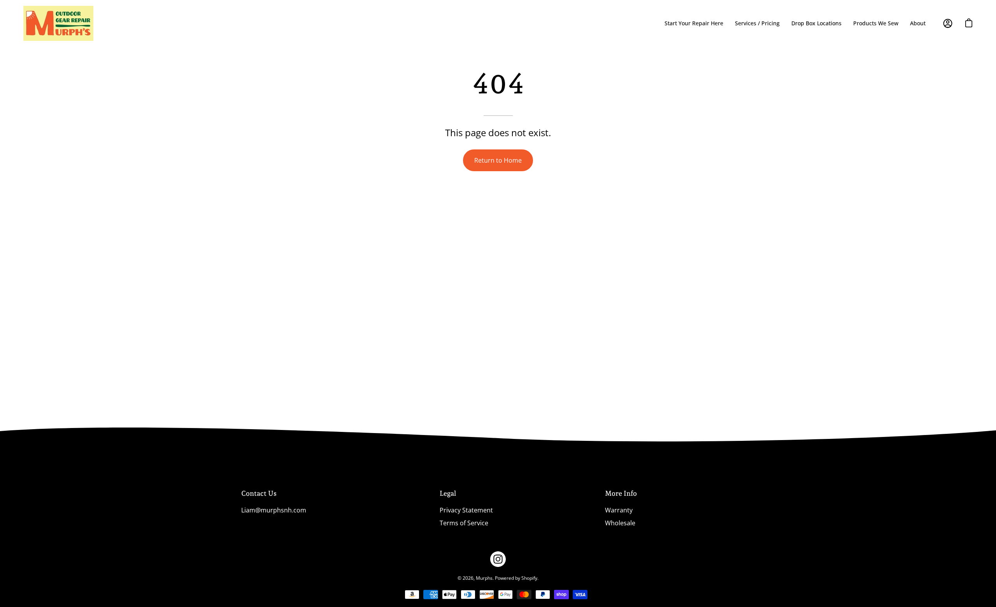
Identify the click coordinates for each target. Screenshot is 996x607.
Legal (448, 493)
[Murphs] (58, 23)
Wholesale (620, 523)
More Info (621, 493)
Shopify (529, 578)
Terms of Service (464, 523)
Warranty (619, 510)
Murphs (484, 578)
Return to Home (498, 160)
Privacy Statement (466, 510)
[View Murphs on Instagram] (498, 559)
